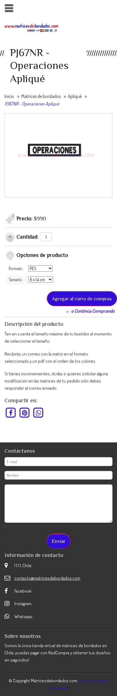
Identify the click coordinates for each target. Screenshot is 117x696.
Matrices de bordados (41, 96)
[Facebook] (10, 412)
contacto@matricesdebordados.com (47, 578)
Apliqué (75, 96)
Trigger (9, 8)
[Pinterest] (24, 412)
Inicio (9, 96)
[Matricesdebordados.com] (31, 27)
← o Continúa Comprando (90, 311)
